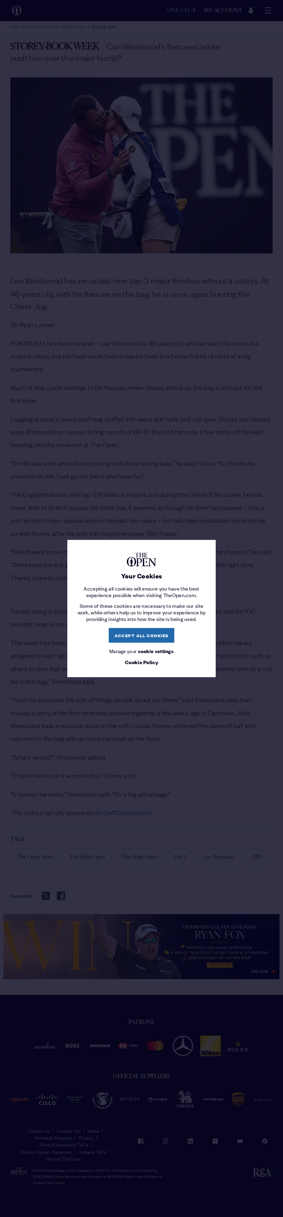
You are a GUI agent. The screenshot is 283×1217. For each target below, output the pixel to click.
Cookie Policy (141, 662)
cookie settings (156, 650)
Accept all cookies (142, 635)
